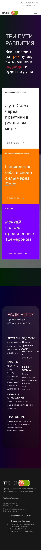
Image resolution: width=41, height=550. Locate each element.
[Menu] (35, 12)
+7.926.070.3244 (12, 506)
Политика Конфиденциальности (14, 509)
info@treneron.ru (29, 5)
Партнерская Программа (20, 515)
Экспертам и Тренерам (20, 521)
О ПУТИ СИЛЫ (13, 143)
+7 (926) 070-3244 (30, 2)
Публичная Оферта (10, 511)
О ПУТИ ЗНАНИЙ (14, 253)
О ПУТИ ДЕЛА (13, 198)
